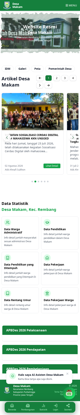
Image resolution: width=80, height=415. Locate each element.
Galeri (22, 68)
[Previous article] (7, 137)
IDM (7, 68)
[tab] (32, 181)
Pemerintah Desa (60, 68)
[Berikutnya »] (39, 85)
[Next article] (73, 137)
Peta (37, 68)
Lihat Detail (52, 165)
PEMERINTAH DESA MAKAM (17, 50)
